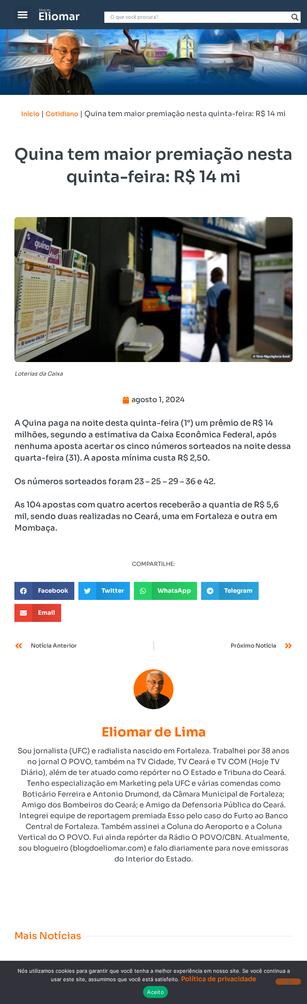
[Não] (288, 981)
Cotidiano (62, 114)
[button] (23, 14)
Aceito (155, 992)
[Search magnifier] (295, 17)
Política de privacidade (218, 979)
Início (30, 114)
